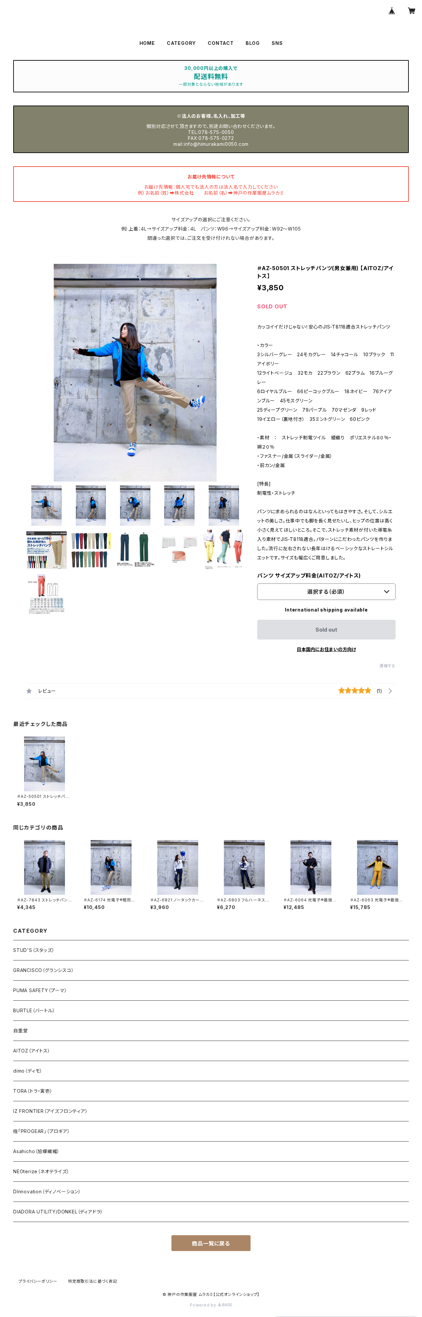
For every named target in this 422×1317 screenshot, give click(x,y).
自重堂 (20, 1030)
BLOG (253, 43)
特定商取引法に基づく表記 (92, 1281)
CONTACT (221, 43)
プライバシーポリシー (37, 1281)
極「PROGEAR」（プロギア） (41, 1131)
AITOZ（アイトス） (31, 1050)
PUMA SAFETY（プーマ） (40, 990)
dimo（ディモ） (28, 1071)
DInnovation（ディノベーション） (47, 1191)
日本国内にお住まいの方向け (326, 649)
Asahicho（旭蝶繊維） (36, 1151)
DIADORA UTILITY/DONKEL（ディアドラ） (58, 1211)
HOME (147, 43)
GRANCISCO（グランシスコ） (43, 970)
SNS (277, 43)
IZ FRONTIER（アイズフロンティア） (50, 1111)
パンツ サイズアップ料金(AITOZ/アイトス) (309, 575)
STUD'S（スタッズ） (34, 950)
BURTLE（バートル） (34, 1010)
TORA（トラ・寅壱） (33, 1091)
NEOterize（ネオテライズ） (41, 1171)
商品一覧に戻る (211, 1243)
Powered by (204, 1304)
